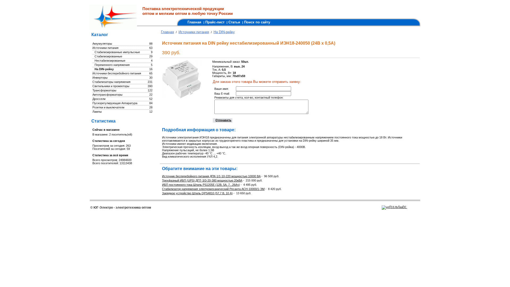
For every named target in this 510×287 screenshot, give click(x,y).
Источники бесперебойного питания (116, 73)
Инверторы (100, 77)
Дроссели (98, 98)
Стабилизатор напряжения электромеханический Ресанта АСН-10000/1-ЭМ (213, 189)
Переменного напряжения (112, 64)
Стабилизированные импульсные (117, 52)
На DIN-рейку (104, 69)
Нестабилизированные (110, 60)
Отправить (223, 120)
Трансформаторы (104, 90)
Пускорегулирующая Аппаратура (114, 103)
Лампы (97, 111)
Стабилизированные (108, 56)
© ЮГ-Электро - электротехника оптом (120, 207)
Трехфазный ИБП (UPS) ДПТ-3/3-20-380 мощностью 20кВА (202, 180)
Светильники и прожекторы (110, 86)
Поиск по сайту (257, 22)
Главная (194, 22)
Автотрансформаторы (107, 94)
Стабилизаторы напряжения (111, 81)
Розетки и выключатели (108, 107)
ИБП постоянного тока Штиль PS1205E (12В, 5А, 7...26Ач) (201, 184)
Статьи (234, 22)
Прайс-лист (214, 22)
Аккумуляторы (102, 43)
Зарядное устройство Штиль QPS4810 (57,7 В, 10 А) (197, 193)
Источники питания (105, 47)
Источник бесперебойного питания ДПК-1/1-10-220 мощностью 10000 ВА (211, 176)
